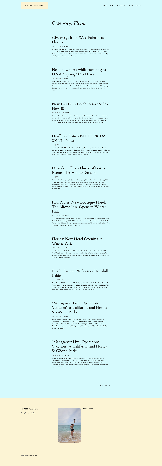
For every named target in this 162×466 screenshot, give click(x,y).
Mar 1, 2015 (55, 78)
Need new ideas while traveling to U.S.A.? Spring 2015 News (79, 71)
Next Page (105, 385)
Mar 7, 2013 (55, 316)
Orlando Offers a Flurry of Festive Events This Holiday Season (79, 170)
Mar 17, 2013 (56, 280)
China (130, 5)
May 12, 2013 (56, 247)
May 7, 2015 (55, 46)
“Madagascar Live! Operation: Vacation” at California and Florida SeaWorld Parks (79, 307)
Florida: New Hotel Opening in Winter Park (77, 241)
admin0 (66, 46)
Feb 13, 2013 (56, 355)
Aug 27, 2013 (56, 215)
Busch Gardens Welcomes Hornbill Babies (80, 273)
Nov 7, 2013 (55, 145)
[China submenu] (132, 5)
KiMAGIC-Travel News (34, 5)
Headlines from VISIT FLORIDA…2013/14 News (81, 138)
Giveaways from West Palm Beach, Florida (80, 39)
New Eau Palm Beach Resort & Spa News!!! (80, 106)
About (85, 409)
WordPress (33, 455)
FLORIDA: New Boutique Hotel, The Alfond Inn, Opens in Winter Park (79, 207)
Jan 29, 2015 (56, 112)
